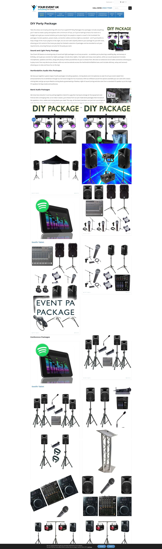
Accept (101, 546)
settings (90, 547)
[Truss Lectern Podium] (107, 452)
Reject (110, 546)
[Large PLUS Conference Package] (107, 353)
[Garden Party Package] (55, 168)
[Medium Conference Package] (107, 412)
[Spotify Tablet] (55, 218)
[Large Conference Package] (55, 412)
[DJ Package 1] (55, 499)
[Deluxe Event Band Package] (107, 209)
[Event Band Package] (107, 267)
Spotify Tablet (38, 242)
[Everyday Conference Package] (55, 452)
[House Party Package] (107, 168)
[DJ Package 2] (107, 497)
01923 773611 (102, 8)
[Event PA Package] (55, 308)
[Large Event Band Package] (55, 267)
